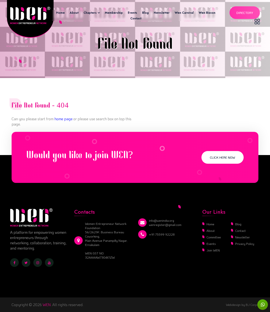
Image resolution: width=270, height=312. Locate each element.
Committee (214, 237)
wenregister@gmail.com (165, 225)
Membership (114, 13)
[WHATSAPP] (262, 304)
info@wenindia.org (161, 220)
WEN (47, 304)
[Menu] (257, 21)
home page (63, 118)
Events (132, 13)
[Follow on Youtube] (49, 262)
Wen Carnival (184, 13)
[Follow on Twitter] (26, 262)
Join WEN (213, 250)
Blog (145, 13)
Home (60, 13)
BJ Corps (251, 305)
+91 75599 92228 (162, 234)
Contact (135, 18)
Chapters (90, 13)
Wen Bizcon (207, 13)
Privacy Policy (244, 244)
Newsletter (162, 13)
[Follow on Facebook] (14, 262)
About (74, 13)
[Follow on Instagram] (37, 262)
